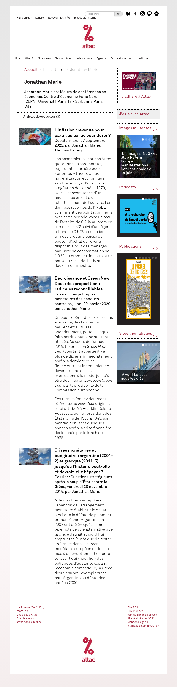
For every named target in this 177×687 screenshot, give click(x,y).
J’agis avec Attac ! (135, 114)
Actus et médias (121, 58)
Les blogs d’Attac (27, 615)
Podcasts (127, 187)
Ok (118, 14)
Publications (84, 58)
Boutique (142, 58)
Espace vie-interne (84, 18)
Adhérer (40, 18)
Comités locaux (26, 618)
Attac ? (28, 58)
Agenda (101, 58)
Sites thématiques (135, 334)
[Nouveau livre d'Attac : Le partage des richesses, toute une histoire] (138, 289)
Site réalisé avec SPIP (140, 618)
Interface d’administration (143, 626)
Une (17, 58)
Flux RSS (132, 607)
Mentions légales (137, 622)
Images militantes (135, 128)
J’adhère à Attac (136, 96)
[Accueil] (88, 36)
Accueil (30, 70)
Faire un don (24, 18)
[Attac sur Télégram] (157, 14)
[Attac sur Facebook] (136, 14)
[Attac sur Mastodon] (150, 14)
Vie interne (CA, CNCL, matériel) (30, 609)
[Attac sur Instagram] (143, 14)
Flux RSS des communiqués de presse (142, 613)
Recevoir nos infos (59, 18)
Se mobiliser (63, 58)
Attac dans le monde (29, 622)
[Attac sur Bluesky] (129, 14)
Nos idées (44, 58)
